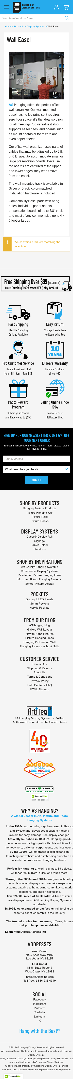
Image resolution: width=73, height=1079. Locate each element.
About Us (39, 672)
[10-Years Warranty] (55, 349)
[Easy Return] (55, 310)
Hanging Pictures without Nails (39, 646)
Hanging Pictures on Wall (40, 642)
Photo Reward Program (18, 404)
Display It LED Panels (39, 599)
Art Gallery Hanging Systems (39, 566)
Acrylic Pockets (39, 607)
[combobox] (36, 18)
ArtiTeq (59, 718)
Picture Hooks (39, 521)
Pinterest (39, 1008)
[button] (56, 7)
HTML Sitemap (39, 689)
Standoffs (39, 549)
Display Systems (36, 26)
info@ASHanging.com (40, 976)
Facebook (39, 999)
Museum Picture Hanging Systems (39, 579)
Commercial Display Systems (39, 571)
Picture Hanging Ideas (39, 637)
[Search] (67, 18)
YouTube (39, 1012)
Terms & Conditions (39, 676)
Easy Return (54, 324)
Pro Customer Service (18, 362)
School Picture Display (39, 583)
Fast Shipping (18, 324)
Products (19, 26)
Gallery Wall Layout (39, 629)
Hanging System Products (39, 508)
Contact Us (39, 664)
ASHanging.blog (39, 625)
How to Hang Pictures (40, 633)
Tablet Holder (39, 545)
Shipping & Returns (39, 668)
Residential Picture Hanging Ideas (39, 575)
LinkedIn (39, 1016)
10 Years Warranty (55, 362)
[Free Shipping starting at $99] (36, 284)
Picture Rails (40, 516)
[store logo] (26, 7)
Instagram (39, 1003)
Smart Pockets (39, 603)
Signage (39, 540)
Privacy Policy (38, 448)
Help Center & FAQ (39, 685)
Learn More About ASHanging (25, 931)
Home (8, 26)
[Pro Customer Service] (18, 349)
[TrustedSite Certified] (39, 797)
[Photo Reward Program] (18, 388)
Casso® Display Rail (40, 536)
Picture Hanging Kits (40, 512)
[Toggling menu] (6, 7)
